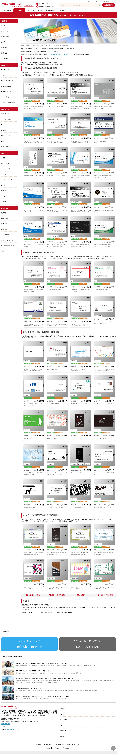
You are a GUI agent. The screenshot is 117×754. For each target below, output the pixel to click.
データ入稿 (31, 10)
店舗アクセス (4, 229)
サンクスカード (5, 97)
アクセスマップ (5, 724)
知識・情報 (61, 10)
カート (113, 1)
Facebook (66, 748)
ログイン (98, 1)
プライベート (4, 75)
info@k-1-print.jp (29, 646)
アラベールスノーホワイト (8, 179)
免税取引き (4, 251)
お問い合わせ (91, 1)
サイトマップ (77, 744)
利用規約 (38, 744)
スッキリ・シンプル (6, 119)
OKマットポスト (5, 163)
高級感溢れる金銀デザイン (8, 102)
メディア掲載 (63, 719)
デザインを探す (19, 10)
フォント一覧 (4, 58)
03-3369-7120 (87, 646)
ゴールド (3, 196)
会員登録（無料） (106, 1)
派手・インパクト (5, 146)
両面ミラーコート (6, 190)
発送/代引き (4, 223)
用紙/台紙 (4, 53)
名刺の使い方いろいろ (7, 240)
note (49, 748)
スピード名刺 (7, 10)
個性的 (3, 141)
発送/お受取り (50, 10)
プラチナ (3, 201)
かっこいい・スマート (7, 124)
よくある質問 (5, 234)
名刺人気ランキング (47, 45)
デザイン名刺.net (25, 45)
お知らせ (62, 725)
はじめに (3, 25)
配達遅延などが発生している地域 (58, 54)
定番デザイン (5, 113)
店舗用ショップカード (7, 91)
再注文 (40, 10)
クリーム (3, 174)
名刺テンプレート (36, 45)
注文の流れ (4, 213)
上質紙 (3, 158)
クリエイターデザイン (7, 80)
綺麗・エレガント (5, 135)
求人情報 (62, 736)
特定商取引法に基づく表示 (64, 744)
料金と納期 (4, 218)
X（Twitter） (56, 748)
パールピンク (5, 185)
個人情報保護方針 (49, 744)
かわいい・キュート (6, 130)
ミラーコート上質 (6, 168)
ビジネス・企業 (5, 69)
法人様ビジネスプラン (7, 245)
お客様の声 (63, 730)
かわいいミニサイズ (6, 86)
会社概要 (62, 709)
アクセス (62, 714)
